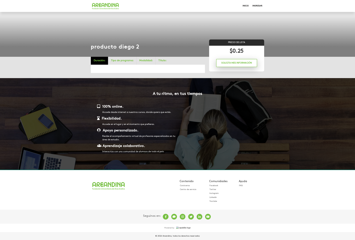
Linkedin (213, 197)
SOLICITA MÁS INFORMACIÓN (236, 63)
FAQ (241, 186)
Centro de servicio (188, 189)
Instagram (214, 193)
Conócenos (185, 186)
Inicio (246, 6)
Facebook (213, 186)
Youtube (213, 201)
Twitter (212, 189)
